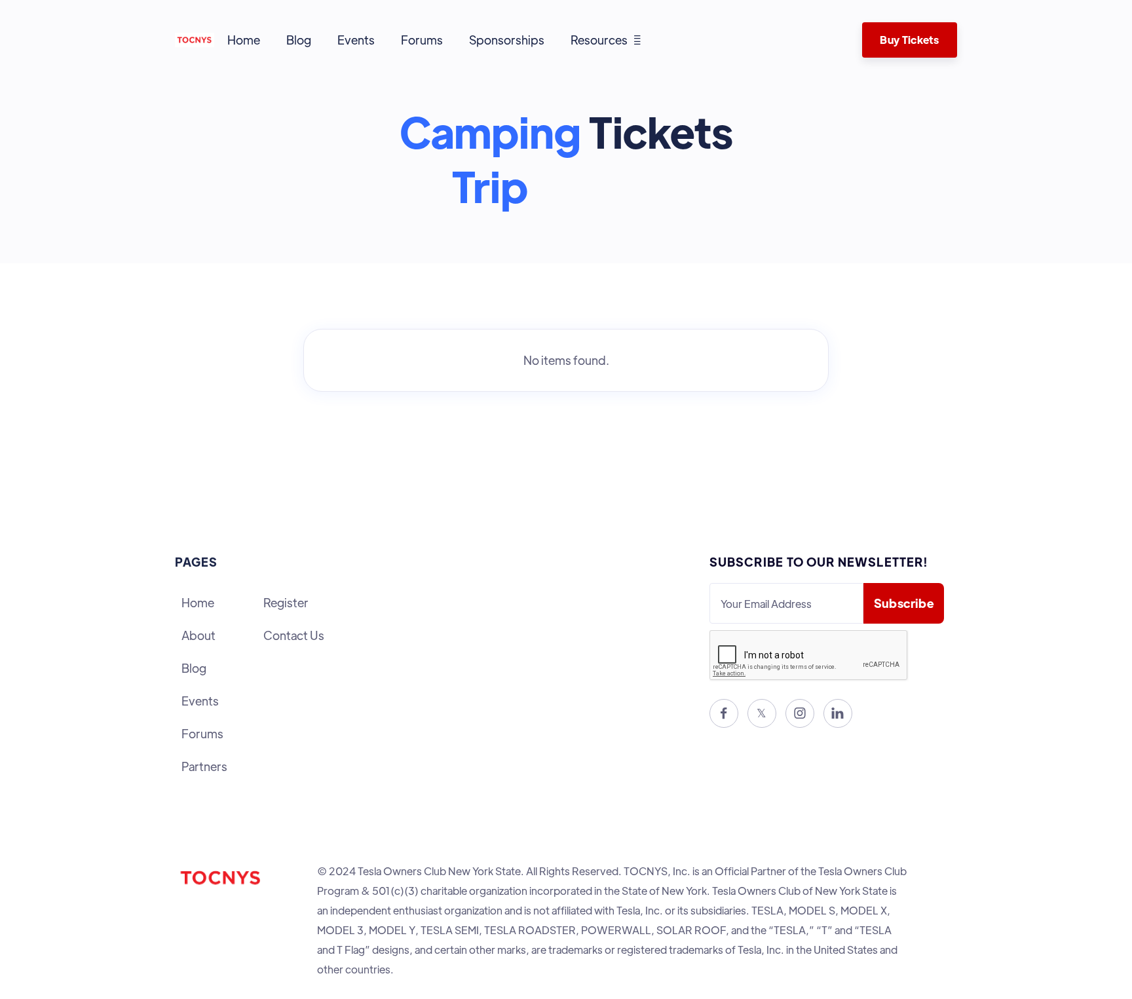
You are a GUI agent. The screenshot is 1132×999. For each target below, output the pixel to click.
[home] (194, 40)
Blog (298, 39)
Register (286, 602)
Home (243, 39)
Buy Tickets (909, 40)
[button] (605, 40)
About (198, 635)
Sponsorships (506, 39)
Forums (422, 39)
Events (356, 39)
